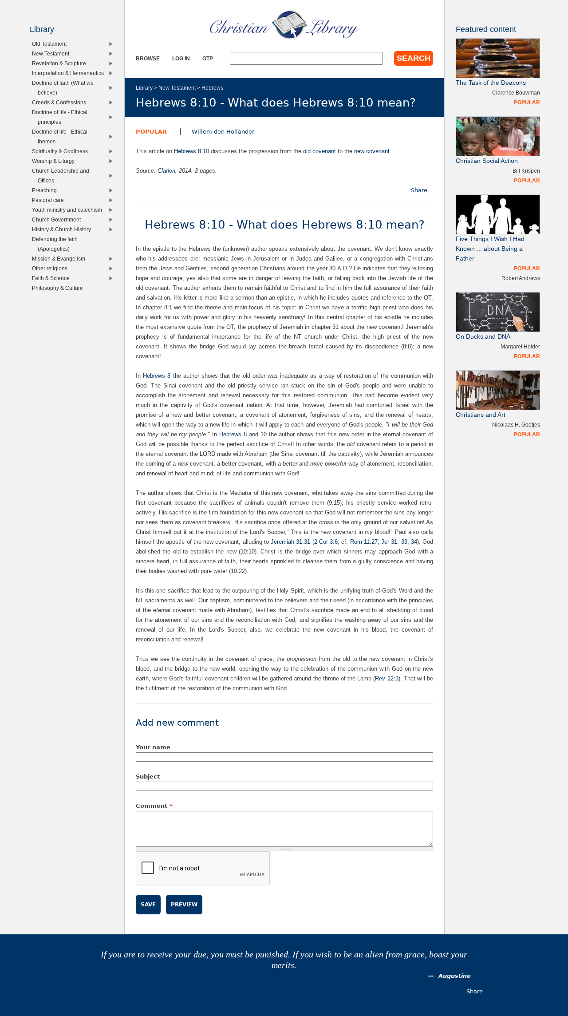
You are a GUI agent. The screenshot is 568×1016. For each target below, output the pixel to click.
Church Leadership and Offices (63, 175)
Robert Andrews (520, 278)
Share (419, 190)
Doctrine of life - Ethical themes (62, 136)
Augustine (454, 976)
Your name (153, 747)
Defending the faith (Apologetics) (57, 244)
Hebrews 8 (187, 151)
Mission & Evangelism (61, 258)
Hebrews (212, 88)
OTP (207, 58)
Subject (148, 776)
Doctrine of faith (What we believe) (65, 87)
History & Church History (63, 229)
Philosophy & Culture (59, 288)
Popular (151, 131)
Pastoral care (50, 200)
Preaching (46, 190)
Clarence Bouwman (516, 92)
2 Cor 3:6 (326, 541)
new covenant (372, 151)
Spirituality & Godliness (62, 151)
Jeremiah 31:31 (290, 541)
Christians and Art (480, 414)
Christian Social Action (487, 161)
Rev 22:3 (386, 678)
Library (144, 88)
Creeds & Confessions (61, 102)
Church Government (58, 219)
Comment (154, 806)
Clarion (166, 170)
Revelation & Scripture (61, 63)
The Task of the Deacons (491, 82)
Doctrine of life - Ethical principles (62, 117)
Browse (148, 58)
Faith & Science (53, 278)
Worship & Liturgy (55, 161)
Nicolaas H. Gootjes (516, 424)
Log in (181, 58)
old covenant (319, 151)
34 (414, 541)
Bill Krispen (526, 171)
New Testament (177, 88)
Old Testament (51, 44)
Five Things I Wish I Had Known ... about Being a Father (490, 249)
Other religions (52, 268)
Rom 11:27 (364, 541)
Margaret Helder (520, 346)
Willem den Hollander (223, 131)
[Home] (284, 24)
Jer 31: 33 (394, 541)
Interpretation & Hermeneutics (70, 73)
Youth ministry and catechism (69, 210)
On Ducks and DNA (483, 336)
